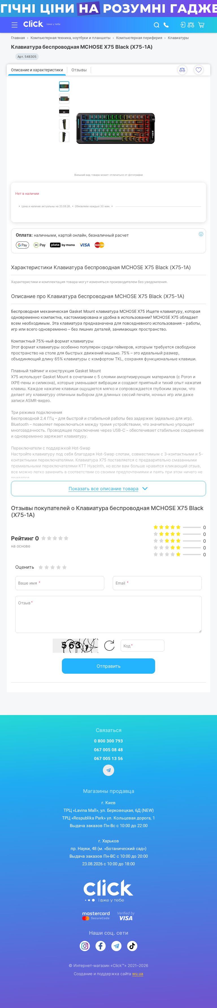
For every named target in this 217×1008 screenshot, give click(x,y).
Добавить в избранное (198, 69)
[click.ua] (41, 25)
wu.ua (137, 973)
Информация (201, 234)
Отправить (109, 666)
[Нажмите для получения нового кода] (109, 645)
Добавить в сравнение (182, 69)
